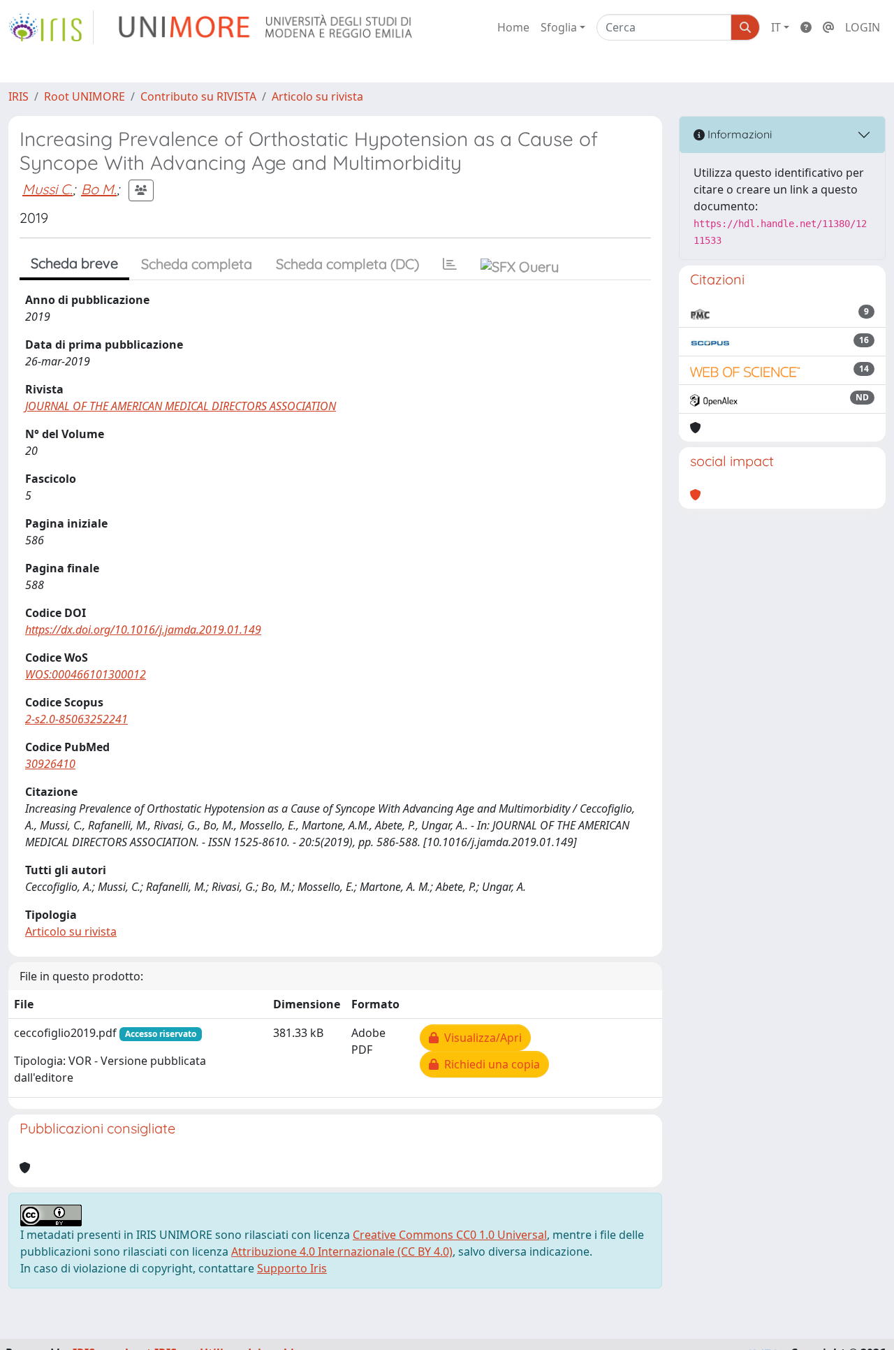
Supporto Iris (292, 1268)
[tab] (450, 264)
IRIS (18, 96)
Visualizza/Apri (480, 1037)
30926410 (50, 763)
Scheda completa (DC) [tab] (347, 264)
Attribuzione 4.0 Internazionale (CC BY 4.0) (342, 1251)
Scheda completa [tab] (196, 264)
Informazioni (738, 134)
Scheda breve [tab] (74, 263)
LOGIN (862, 27)
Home (513, 27)
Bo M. (99, 189)
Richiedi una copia (489, 1064)
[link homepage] (51, 27)
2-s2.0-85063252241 (76, 719)
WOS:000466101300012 (85, 674)
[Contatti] (828, 27)
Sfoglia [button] (559, 27)
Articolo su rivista (317, 96)
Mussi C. (47, 189)
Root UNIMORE (84, 96)
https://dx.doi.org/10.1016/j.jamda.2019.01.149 (143, 629)
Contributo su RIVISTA (198, 96)
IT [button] (776, 27)
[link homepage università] (266, 27)
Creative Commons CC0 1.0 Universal (450, 1234)
